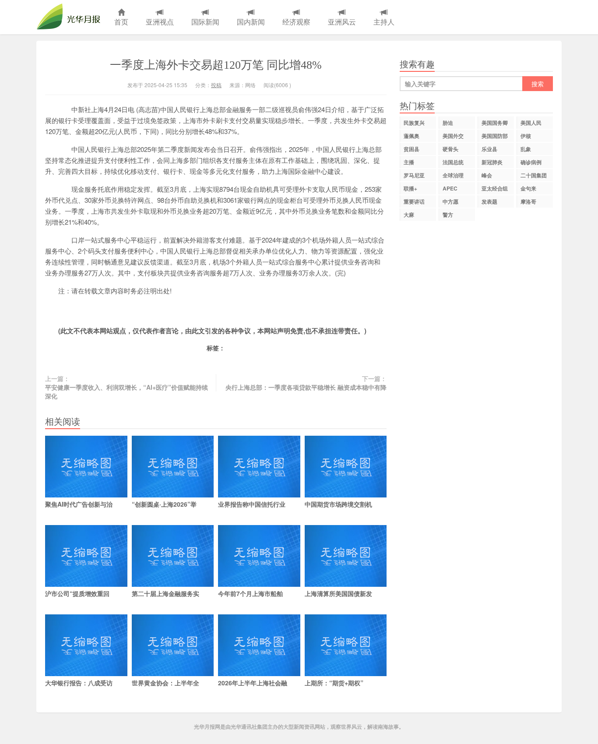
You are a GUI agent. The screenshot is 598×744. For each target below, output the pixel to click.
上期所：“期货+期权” (334, 682)
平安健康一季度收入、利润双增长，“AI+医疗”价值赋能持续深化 (126, 391)
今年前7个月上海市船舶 (250, 593)
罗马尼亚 (414, 175)
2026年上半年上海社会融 (252, 682)
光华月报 (71, 17)
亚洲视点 (160, 22)
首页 (121, 22)
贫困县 (411, 149)
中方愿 (450, 201)
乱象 (526, 149)
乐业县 (489, 149)
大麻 (409, 215)
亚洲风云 (342, 22)
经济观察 (296, 22)
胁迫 (448, 123)
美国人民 (531, 123)
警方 (448, 215)
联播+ (410, 188)
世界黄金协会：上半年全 (165, 682)
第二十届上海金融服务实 (165, 593)
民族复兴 (414, 123)
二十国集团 (534, 175)
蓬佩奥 (411, 136)
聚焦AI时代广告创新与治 (79, 504)
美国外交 (453, 136)
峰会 (487, 175)
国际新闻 (205, 22)
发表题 (489, 201)
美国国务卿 (495, 123)
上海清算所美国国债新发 (338, 593)
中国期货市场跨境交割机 (338, 504)
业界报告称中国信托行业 (251, 504)
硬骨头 (450, 149)
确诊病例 (531, 162)
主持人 (383, 22)
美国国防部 (495, 136)
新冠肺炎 (492, 162)
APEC (450, 188)
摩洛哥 (528, 201)
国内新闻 (251, 22)
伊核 (526, 136)
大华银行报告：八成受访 (79, 682)
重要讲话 (414, 201)
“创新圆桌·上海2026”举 (164, 504)
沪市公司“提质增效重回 (77, 593)
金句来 (528, 188)
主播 (409, 162)
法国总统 (453, 162)
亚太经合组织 (495, 189)
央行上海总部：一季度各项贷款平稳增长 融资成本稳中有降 (306, 387)
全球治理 (453, 175)
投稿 (216, 84)
